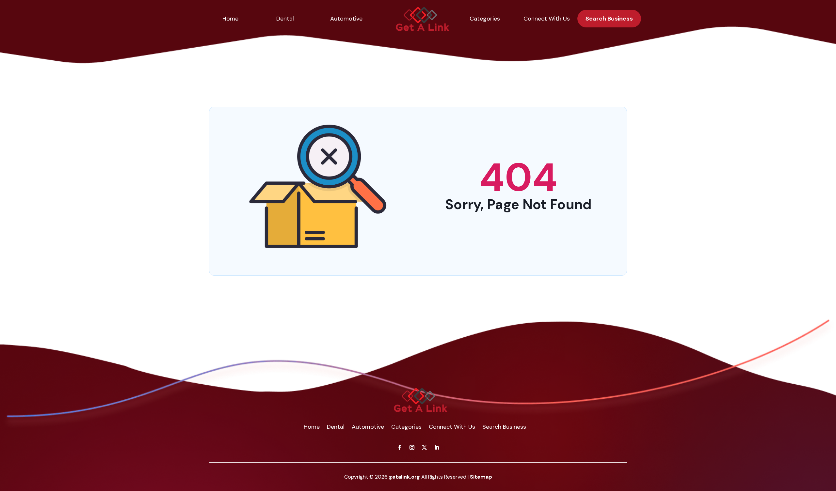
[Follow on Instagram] (412, 448)
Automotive (346, 19)
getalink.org (404, 476)
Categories (485, 19)
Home (230, 19)
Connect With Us (546, 19)
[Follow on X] (424, 448)
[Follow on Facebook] (399, 448)
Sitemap (481, 476)
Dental (285, 19)
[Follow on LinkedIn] (437, 448)
